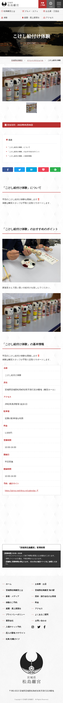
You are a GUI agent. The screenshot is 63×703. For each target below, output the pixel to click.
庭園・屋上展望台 (31, 17)
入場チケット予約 (13, 627)
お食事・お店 (40, 584)
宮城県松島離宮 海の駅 (45, 590)
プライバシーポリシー (15, 614)
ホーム (9, 584)
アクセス (49, 17)
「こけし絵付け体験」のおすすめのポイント (23, 151)
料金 (37, 602)
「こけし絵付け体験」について (18, 147)
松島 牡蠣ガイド (13, 639)
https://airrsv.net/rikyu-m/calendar (20, 490)
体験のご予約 (11, 602)
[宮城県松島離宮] (10, 4)
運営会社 (9, 621)
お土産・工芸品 (52, 11)
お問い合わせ (40, 621)
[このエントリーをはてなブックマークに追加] (31, 169)
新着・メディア (12, 596)
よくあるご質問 (41, 614)
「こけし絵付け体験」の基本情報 (19, 156)
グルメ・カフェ (31, 11)
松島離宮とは (9, 11)
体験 (5, 17)
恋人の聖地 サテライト (15, 633)
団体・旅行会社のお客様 (45, 596)
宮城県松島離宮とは (14, 590)
